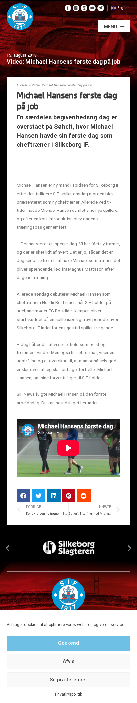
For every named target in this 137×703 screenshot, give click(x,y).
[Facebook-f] (68, 8)
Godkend (68, 643)
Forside (22, 85)
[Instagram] (84, 8)
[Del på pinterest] (69, 496)
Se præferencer (68, 680)
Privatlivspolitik (68, 694)
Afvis (68, 661)
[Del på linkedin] (54, 496)
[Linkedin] (76, 8)
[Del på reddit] (84, 496)
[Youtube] (92, 8)
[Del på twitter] (39, 496)
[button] (114, 26)
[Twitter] (100, 8)
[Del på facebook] (23, 496)
